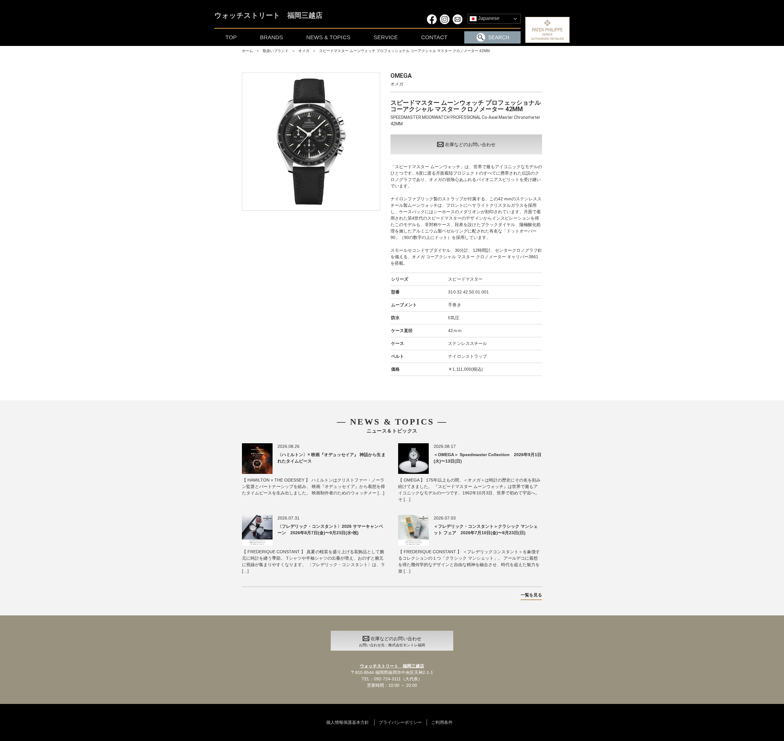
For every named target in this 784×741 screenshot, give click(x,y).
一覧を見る (531, 594)
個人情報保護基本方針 (347, 722)
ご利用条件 (442, 722)
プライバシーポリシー (400, 722)
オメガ (303, 51)
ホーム (247, 51)
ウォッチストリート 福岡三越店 (268, 15)
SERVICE (386, 37)
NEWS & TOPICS (328, 37)
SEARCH (498, 37)
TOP (231, 37)
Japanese (488, 18)
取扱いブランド (275, 51)
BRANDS (271, 37)
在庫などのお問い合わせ (470, 144)
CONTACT (434, 37)
